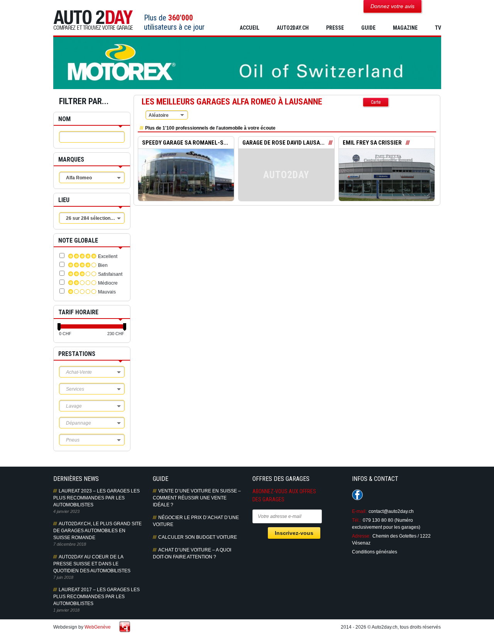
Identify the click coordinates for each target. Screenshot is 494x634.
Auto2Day (93, 20)
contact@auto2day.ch (391, 511)
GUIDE (368, 28)
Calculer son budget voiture (197, 537)
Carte (376, 102)
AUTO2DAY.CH (293, 28)
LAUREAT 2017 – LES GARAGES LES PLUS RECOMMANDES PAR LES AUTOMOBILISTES (96, 596)
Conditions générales (374, 552)
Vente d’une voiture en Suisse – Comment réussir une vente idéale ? (197, 498)
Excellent (107, 256)
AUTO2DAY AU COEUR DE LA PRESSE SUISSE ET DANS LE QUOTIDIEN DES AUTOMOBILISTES (91, 563)
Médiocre (108, 283)
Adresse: (361, 536)
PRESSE (335, 28)
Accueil (249, 28)
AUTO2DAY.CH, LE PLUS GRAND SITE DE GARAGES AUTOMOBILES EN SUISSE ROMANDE (97, 530)
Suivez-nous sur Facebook (357, 494)
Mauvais (107, 292)
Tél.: (356, 520)
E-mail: (359, 511)
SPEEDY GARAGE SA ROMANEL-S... (185, 142)
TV (438, 28)
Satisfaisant (110, 274)
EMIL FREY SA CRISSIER (372, 142)
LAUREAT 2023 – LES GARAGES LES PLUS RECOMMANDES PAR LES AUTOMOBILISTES (96, 498)
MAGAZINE (405, 28)
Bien (103, 265)
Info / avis (186, 180)
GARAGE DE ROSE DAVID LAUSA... (283, 142)
